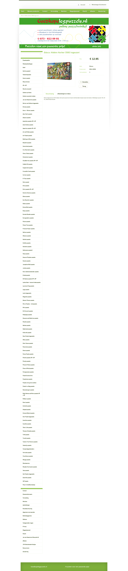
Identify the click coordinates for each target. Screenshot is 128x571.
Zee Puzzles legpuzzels (28, 474)
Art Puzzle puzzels (27, 135)
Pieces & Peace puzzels (29, 364)
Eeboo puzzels (26, 203)
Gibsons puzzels (27, 236)
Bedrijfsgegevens (27, 515)
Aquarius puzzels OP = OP (29, 128)
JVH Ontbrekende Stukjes (29, 544)
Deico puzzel (26, 182)
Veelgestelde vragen (28, 523)
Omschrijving (50, 94)
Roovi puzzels (26, 402)
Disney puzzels (26, 107)
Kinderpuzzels (26, 275)
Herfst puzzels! (27, 71)
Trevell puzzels (26, 438)
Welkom (25, 519)
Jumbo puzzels (26, 268)
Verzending (54, 11)
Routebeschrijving (27, 508)
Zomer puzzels (26, 78)
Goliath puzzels (26, 239)
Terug (84, 86)
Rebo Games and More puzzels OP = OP (31, 394)
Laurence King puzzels (28, 286)
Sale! (24, 67)
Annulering (101, 11)
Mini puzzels (26, 307)
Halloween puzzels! (28, 250)
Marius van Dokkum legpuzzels (30, 103)
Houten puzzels (26, 261)
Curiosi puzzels (27, 175)
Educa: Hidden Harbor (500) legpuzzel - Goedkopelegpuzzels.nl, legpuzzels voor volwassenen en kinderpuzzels (41, 4)
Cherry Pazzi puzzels (28, 153)
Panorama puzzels (27, 347)
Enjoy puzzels (26, 210)
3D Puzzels (25, 481)
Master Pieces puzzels (28, 300)
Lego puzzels (26, 289)
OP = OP (25, 85)
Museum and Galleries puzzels (30, 318)
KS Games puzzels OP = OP (29, 279)
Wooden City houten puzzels (30, 467)
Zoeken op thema (27, 92)
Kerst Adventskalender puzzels (31, 271)
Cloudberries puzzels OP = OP (30, 160)
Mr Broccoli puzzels (28, 311)
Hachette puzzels (27, 246)
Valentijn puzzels (27, 445)
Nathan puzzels (26, 325)
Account (82, 4)
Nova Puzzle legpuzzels (28, 336)
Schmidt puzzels (27, 406)
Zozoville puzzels (27, 477)
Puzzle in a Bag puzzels (28, 386)
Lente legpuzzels (27, 293)
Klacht (85, 11)
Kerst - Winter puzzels (28, 110)
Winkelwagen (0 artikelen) (99, 4)
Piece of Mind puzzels (28, 368)
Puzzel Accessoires (28, 375)
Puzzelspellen (26, 60)
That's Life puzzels (27, 427)
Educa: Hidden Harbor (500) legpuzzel (30, 15)
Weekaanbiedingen (27, 64)
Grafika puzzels (27, 243)
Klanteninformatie (27, 494)
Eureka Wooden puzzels (29, 214)
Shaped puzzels (27, 409)
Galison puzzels (27, 232)
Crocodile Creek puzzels (29, 171)
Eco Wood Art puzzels (28, 200)
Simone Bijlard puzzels (28, 413)
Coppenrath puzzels (28, 167)
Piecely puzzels (26, 361)
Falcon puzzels (26, 221)
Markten (64, 11)
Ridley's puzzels (27, 398)
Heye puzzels (26, 253)
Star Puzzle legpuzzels (28, 416)
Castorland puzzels (27, 146)
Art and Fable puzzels (28, 132)
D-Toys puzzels (26, 178)
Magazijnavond (74, 11)
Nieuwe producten (33, 11)
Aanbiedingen (26, 505)
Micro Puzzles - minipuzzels (30, 304)
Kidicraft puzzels (27, 332)
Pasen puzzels (26, 350)
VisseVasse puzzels (28, 456)
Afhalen (92, 11)
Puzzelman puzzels (27, 379)
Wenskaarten (26, 463)
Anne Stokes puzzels (28, 124)
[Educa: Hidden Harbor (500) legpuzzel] (59, 83)
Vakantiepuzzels (27, 74)
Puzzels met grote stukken (29, 382)
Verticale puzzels (27, 452)
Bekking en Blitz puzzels (29, 139)
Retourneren (26, 548)
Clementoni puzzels (28, 157)
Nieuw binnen (26, 81)
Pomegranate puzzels (28, 372)
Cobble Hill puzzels (27, 164)
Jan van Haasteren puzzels (29, 99)
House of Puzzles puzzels (29, 257)
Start (22, 11)
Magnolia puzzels (27, 296)
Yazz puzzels (26, 470)
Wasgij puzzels (26, 459)
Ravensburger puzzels (28, 390)
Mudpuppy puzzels (27, 314)
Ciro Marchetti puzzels (28, 150)
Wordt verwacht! (27, 89)
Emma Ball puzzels (27, 207)
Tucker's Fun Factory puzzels (30, 441)
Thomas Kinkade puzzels (29, 431)
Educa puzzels (26, 196)
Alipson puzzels (27, 117)
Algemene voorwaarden (29, 512)
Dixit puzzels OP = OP (28, 189)
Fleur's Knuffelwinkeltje (29, 484)
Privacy (24, 526)
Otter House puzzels (28, 343)
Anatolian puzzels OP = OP (29, 121)
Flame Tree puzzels (28, 225)
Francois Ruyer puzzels (29, 228)
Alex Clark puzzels (27, 114)
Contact (44, 11)
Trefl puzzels (26, 434)
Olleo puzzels (26, 339)
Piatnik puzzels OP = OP (29, 357)
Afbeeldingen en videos (64, 93)
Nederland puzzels (27, 329)
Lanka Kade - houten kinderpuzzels (32, 282)
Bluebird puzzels (27, 142)
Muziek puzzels (26, 322)
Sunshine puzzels (27, 420)
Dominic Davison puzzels (29, 193)
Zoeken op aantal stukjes (29, 96)
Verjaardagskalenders (28, 449)
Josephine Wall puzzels (29, 264)
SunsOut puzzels (27, 424)
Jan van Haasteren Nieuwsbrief (31, 537)
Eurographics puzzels (28, 218)
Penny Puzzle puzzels (28, 354)
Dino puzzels (26, 185)
